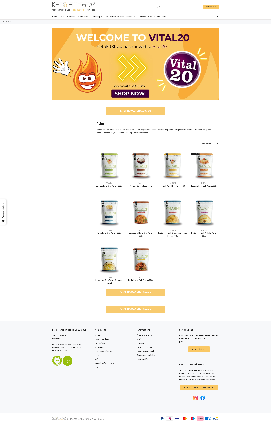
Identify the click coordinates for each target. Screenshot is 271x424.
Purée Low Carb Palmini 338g (109, 233)
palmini (109, 183)
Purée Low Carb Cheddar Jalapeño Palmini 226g (172, 235)
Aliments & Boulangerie (104, 363)
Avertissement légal (145, 351)
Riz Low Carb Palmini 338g (141, 186)
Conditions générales (146, 355)
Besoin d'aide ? (199, 349)
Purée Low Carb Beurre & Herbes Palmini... (109, 282)
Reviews (140, 339)
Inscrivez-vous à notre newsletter (199, 387)
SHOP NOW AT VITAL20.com (135, 111)
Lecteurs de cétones (103, 351)
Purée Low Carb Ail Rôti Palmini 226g (204, 235)
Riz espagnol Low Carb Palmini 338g (141, 235)
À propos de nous (144, 335)
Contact (140, 343)
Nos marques (100, 347)
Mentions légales (144, 359)
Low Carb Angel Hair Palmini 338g (173, 186)
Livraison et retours (145, 347)
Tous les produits (102, 339)
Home (5, 21)
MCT (96, 359)
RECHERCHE (211, 7)
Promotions (100, 343)
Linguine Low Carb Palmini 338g (109, 186)
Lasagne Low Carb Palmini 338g (204, 186)
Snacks (97, 355)
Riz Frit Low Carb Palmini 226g (140, 280)
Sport (97, 367)
